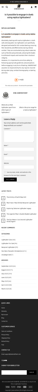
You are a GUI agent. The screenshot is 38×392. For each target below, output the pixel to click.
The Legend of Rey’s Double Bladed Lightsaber (22, 214)
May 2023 (4, 281)
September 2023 (6, 266)
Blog (2, 318)
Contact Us (4, 321)
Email (6, 154)
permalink (29, 85)
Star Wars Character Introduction (11, 251)
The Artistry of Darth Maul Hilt (16, 197)
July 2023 (4, 274)
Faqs (2, 345)
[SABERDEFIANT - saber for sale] (19, 7)
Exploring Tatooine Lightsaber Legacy (19, 208)
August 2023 (5, 270)
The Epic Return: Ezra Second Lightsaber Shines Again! (19, 220)
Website (6, 163)
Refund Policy (5, 341)
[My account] (32, 7)
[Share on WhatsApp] (16, 80)
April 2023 (5, 285)
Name (6, 145)
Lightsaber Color (6, 240)
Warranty (4, 311)
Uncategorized (6, 255)
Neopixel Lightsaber (8, 247)
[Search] (7, 7)
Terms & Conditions (6, 331)
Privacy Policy (5, 335)
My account (4, 314)
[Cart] (36, 7)
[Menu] (2, 7)
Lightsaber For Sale (7, 243)
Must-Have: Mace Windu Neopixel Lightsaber (21, 203)
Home (3, 308)
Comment (7, 129)
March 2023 (5, 289)
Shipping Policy (5, 338)
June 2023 (4, 277)
